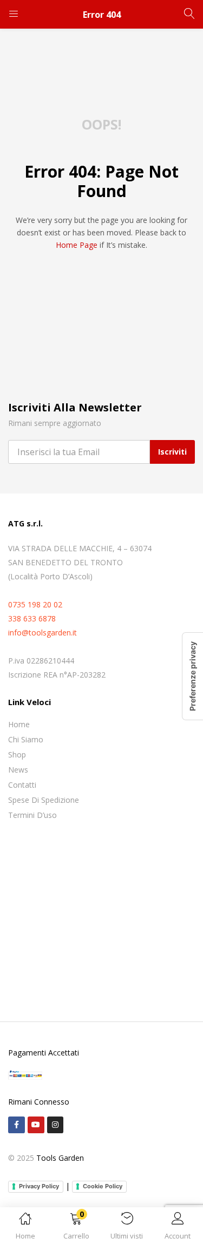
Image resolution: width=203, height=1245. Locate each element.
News (18, 769)
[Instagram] (55, 1125)
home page (76, 245)
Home (19, 724)
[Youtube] (36, 1125)
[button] (76, 1228)
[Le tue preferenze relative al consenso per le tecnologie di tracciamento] (192, 676)
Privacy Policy (39, 1186)
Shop (17, 754)
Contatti (22, 785)
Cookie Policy (102, 1186)
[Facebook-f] (16, 1125)
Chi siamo (25, 739)
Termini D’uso (32, 815)
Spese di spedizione (43, 800)
